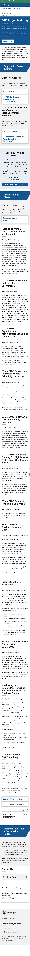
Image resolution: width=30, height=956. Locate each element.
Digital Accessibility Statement (11, 924)
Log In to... (7, 41)
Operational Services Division (12, 8)
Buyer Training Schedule (15, 184)
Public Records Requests (10, 932)
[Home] (2, 8)
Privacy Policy (6, 928)
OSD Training (24, 8)
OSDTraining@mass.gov (15, 180)
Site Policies (16, 928)
